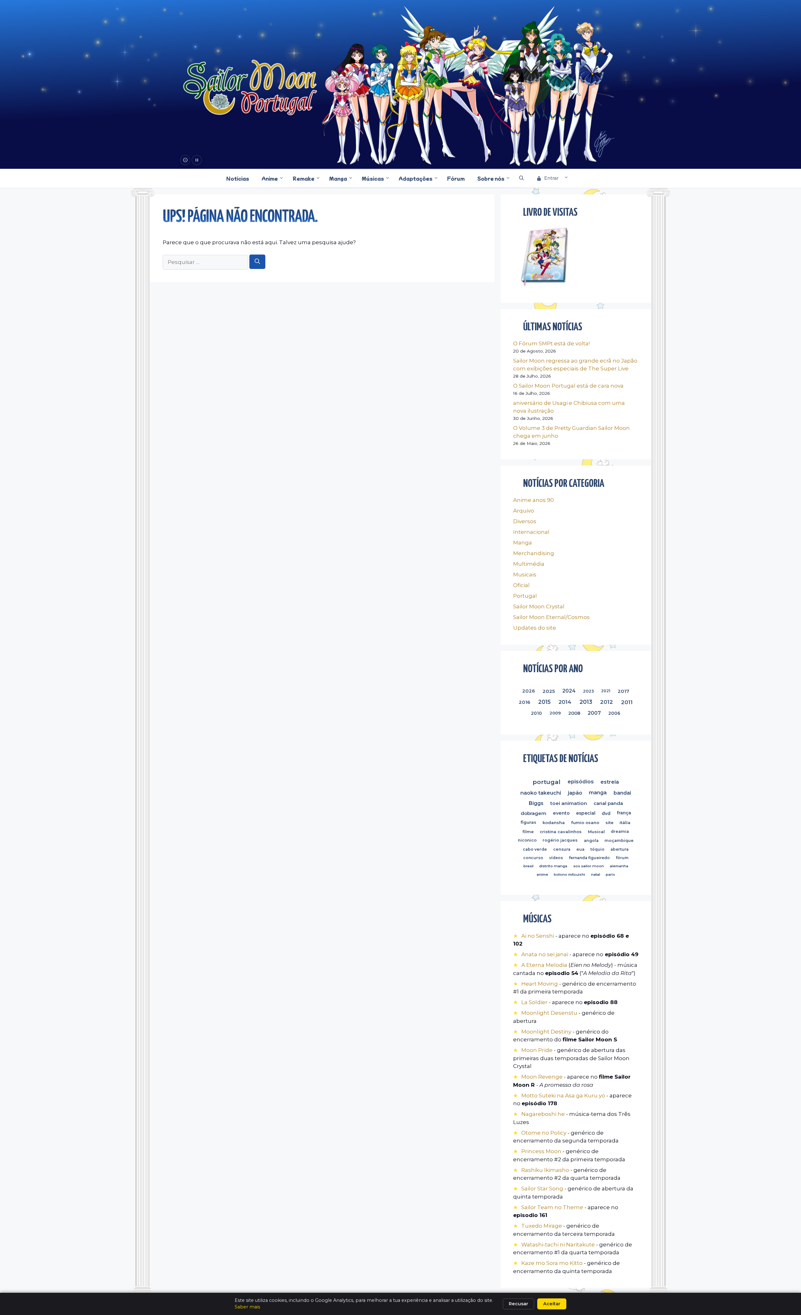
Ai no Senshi (537, 936)
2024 (569, 691)
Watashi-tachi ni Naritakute (558, 1244)
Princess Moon (541, 1151)
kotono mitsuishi (569, 874)
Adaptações (415, 178)
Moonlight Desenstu (549, 1013)
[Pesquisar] (257, 262)
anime (542, 874)
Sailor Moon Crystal (538, 606)
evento (561, 813)
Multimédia (528, 564)
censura (561, 849)
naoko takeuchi (540, 793)
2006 (614, 713)
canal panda (608, 803)
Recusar (518, 1304)
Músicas (373, 178)
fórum (622, 857)
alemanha (619, 866)
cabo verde (535, 849)
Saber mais (247, 1307)
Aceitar (551, 1304)
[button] (521, 178)
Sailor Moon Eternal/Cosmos (551, 617)
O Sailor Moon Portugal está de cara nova (568, 386)
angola (591, 840)
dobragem (533, 813)
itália (625, 822)
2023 (588, 691)
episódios (581, 781)
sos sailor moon (588, 866)
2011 (626, 702)
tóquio (597, 849)
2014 (565, 702)
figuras (529, 822)
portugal (546, 782)
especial (585, 813)
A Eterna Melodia (545, 965)
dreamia (620, 831)
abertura (619, 849)
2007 (594, 713)
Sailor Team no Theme (552, 1207)
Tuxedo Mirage (541, 1226)
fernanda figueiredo (589, 857)
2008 (574, 713)
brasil (528, 866)
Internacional (531, 532)
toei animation (568, 803)
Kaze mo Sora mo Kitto (552, 1263)
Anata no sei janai (544, 954)
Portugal (525, 596)
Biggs (536, 803)
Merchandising (533, 553)
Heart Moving (539, 984)
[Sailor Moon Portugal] (250, 88)
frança (624, 812)
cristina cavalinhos (561, 831)
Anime (270, 178)
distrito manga (553, 866)
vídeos (556, 857)
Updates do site (534, 628)
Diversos (524, 521)
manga (598, 793)
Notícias (237, 178)
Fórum (456, 178)
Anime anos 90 (533, 500)
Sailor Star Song (542, 1188)
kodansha (554, 822)
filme (528, 831)
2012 (606, 702)
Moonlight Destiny (546, 1032)
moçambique (619, 840)
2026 (528, 691)
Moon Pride (537, 1050)
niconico (527, 840)
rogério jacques (560, 840)
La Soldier (534, 1002)
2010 (536, 713)
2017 (623, 691)
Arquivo (523, 511)
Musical (596, 831)
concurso (533, 857)
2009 (555, 712)
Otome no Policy (543, 1133)
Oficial (521, 585)
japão (575, 793)
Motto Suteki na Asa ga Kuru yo (563, 1095)
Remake (303, 178)
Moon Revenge (542, 1077)
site (609, 822)
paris (610, 874)
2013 (585, 702)
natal (595, 874)
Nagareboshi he (543, 1114)
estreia (610, 782)
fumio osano (585, 822)
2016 (524, 702)
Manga (338, 178)
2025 (549, 691)
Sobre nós (490, 178)
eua (580, 849)
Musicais (524, 574)
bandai (622, 793)
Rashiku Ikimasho (545, 1170)
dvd (606, 813)
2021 (605, 690)
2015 (544, 702)
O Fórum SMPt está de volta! (551, 343)
